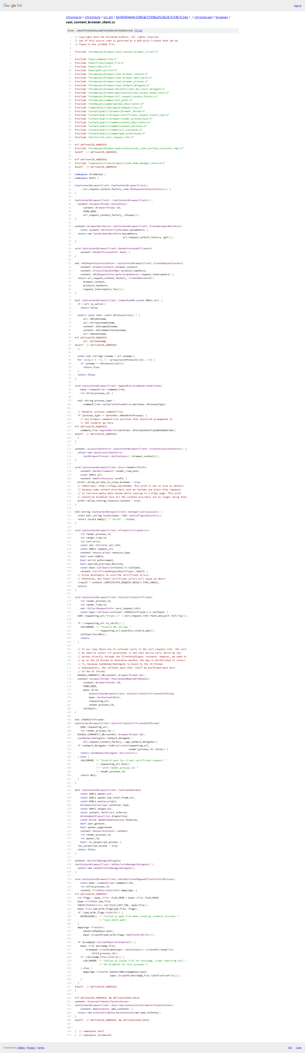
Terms (40, 1047)
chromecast (204, 17)
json (298, 1047)
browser (222, 17)
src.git (108, 17)
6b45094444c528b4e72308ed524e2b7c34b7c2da (152, 17)
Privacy (31, 1047)
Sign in (297, 5)
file (138, 30)
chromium (74, 17)
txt (290, 1047)
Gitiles (21, 1047)
